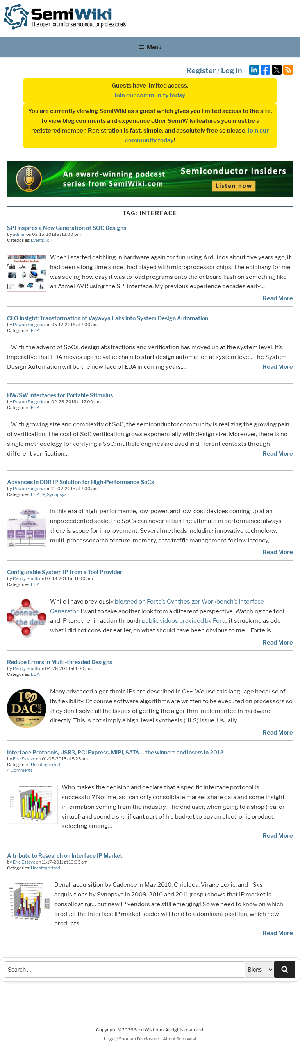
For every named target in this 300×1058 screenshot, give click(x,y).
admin (19, 234)
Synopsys (57, 494)
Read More (277, 298)
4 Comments (20, 770)
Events (37, 240)
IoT (49, 240)
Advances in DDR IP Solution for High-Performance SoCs (80, 482)
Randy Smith (25, 578)
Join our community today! (150, 95)
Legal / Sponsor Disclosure (132, 1039)
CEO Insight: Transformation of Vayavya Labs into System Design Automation (107, 318)
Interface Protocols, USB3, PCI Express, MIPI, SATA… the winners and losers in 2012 (115, 752)
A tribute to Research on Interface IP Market (64, 855)
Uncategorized (45, 764)
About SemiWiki (179, 1039)
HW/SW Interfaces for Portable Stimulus (60, 395)
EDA (35, 330)
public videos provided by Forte (185, 620)
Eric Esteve (24, 759)
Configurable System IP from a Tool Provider (64, 572)
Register (201, 70)
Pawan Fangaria (29, 324)
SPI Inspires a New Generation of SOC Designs (66, 228)
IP (43, 494)
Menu (154, 47)
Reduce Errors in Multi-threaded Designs (59, 662)
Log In (231, 70)
